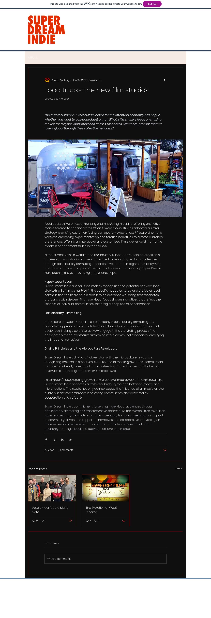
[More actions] (164, 80)
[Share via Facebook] (46, 439)
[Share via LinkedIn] (62, 439)
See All (179, 468)
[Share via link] (70, 439)
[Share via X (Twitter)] (54, 439)
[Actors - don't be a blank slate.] (52, 488)
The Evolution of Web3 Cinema (102, 510)
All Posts (33, 57)
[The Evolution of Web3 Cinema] (105, 488)
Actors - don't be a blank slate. (50, 510)
